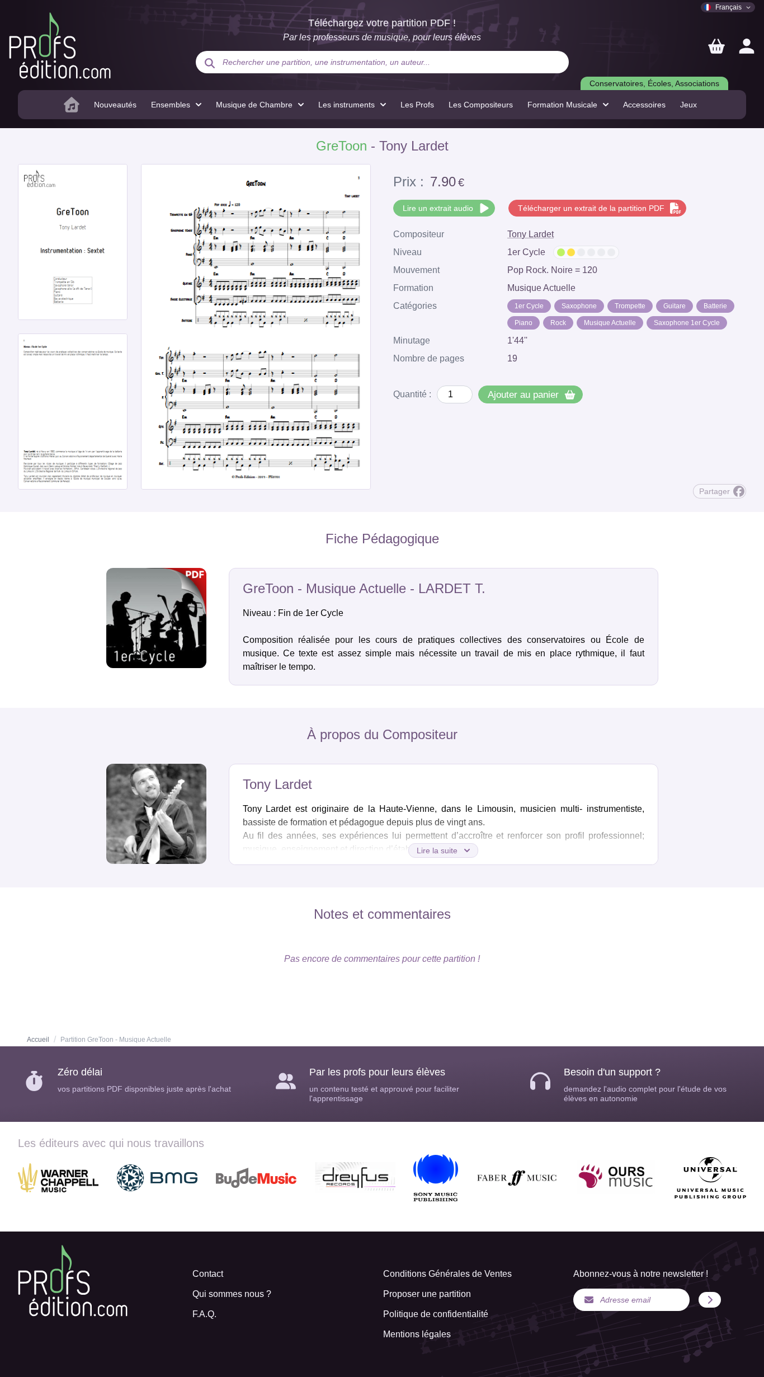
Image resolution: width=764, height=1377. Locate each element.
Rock (558, 323)
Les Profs (417, 104)
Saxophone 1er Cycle (687, 323)
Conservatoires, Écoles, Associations (654, 83)
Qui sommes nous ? (231, 1294)
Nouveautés (115, 104)
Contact (207, 1274)
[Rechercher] (210, 63)
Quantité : (412, 394)
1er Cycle (529, 306)
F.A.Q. (204, 1314)
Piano (523, 323)
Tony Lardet (530, 234)
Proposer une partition (427, 1294)
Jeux (688, 104)
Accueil (38, 1040)
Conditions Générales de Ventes (447, 1274)
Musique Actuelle (610, 323)
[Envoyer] (710, 1300)
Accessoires (644, 104)
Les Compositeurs (481, 104)
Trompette (630, 306)
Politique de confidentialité (435, 1314)
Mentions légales (417, 1334)
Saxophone (579, 306)
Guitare (674, 306)
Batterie (715, 306)
